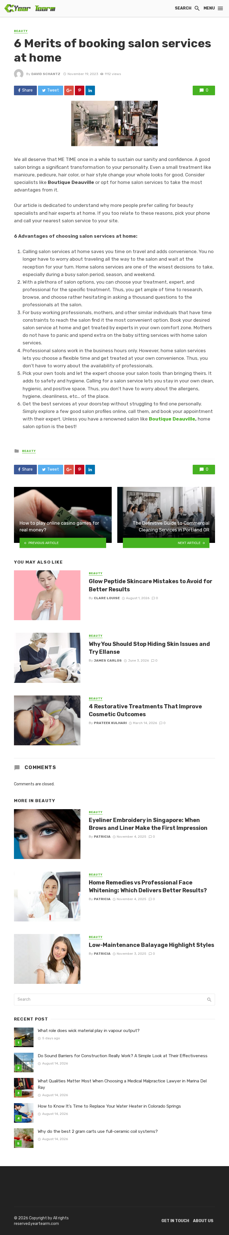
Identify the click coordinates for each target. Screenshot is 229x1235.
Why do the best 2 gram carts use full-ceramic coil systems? (98, 1131)
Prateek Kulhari (110, 723)
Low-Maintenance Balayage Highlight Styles (151, 945)
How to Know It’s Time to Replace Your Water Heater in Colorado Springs (109, 1106)
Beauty (21, 31)
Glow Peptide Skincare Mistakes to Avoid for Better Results (150, 585)
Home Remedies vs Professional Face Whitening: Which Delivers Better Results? (148, 886)
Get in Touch (175, 1220)
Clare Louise (107, 598)
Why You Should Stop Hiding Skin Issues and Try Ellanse (149, 648)
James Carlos (108, 660)
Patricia (102, 837)
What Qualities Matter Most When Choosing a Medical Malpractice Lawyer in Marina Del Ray (122, 1084)
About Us (203, 1220)
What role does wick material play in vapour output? (89, 1030)
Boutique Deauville (172, 419)
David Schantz (45, 74)
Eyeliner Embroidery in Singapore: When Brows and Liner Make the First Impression (148, 824)
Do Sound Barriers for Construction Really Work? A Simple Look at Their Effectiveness (122, 1055)
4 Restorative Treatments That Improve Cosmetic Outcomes (145, 710)
